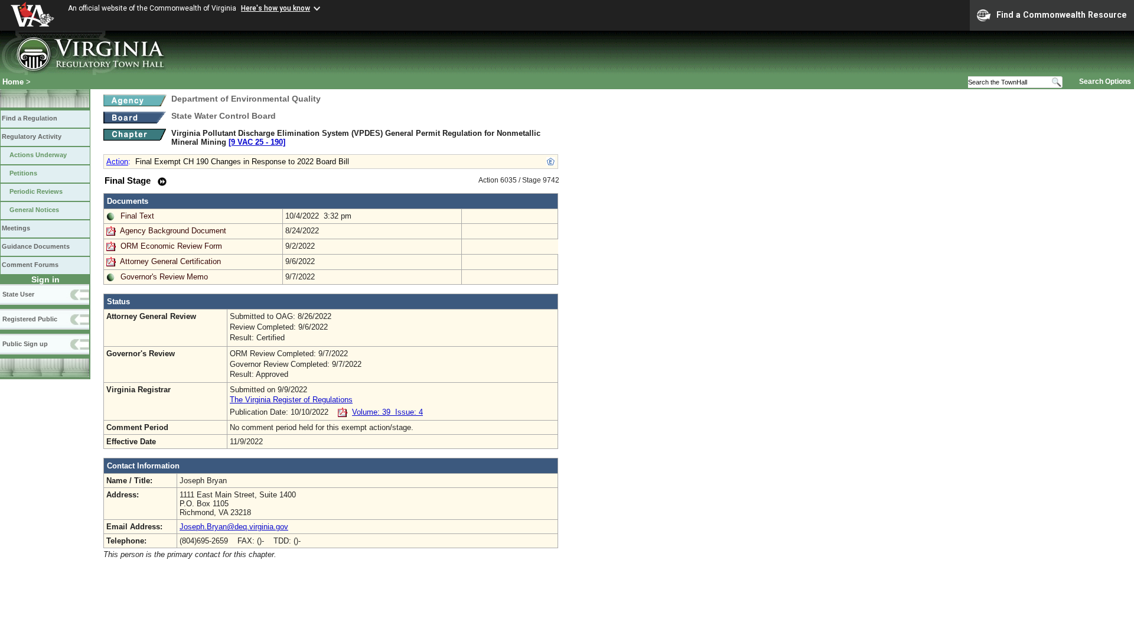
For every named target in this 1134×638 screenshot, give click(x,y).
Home (13, 81)
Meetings (16, 228)
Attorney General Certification (170, 261)
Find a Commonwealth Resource (1061, 14)
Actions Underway (38, 154)
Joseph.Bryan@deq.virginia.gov (234, 526)
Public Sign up (25, 343)
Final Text (137, 215)
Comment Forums (30, 264)
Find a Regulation (29, 118)
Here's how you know (275, 8)
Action (117, 161)
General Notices (34, 209)
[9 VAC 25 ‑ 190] (257, 142)
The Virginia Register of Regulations (291, 399)
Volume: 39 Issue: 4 (387, 412)
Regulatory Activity (31, 136)
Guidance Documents (36, 246)
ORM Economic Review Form (171, 246)
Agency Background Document (173, 230)
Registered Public (29, 319)
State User (18, 294)
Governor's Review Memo (164, 276)
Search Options (1105, 81)
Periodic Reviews (36, 191)
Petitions (23, 173)
